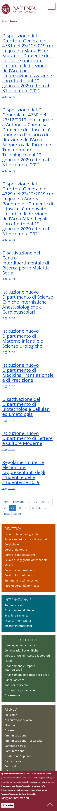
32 (33, 508)
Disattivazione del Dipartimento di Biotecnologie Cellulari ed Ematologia (26, 406)
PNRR (8, 661)
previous (18, 502)
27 (49, 502)
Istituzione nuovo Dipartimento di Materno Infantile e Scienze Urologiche (22, 338)
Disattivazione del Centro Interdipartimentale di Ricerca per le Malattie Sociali (26, 263)
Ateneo (11, 709)
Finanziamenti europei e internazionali (20, 667)
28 (5, 508)
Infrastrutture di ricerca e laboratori (27, 655)
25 (35, 502)
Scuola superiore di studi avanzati (26, 539)
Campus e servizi (15, 746)
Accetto (8, 805)
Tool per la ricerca (16, 685)
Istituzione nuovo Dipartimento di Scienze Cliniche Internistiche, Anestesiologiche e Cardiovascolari (27, 302)
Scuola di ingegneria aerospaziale (26, 560)
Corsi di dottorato (16, 549)
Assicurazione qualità (18, 720)
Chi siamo (11, 715)
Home (4, 21)
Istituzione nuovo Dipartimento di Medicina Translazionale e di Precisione (28, 372)
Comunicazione (14, 751)
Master (9, 565)
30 (19, 508)
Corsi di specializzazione (20, 555)
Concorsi (10, 766)
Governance (12, 695)
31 (26, 508)
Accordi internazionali (18, 620)
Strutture (10, 725)
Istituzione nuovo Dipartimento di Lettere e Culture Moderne (27, 438)
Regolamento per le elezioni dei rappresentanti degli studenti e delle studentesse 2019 (23, 472)
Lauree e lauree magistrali (21, 534)
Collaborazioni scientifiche (21, 650)
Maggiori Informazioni (15, 798)
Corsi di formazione (17, 575)
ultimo (17, 513)
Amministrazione (15, 735)
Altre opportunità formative (22, 585)
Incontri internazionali (19, 626)
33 (39, 508)
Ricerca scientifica (21, 639)
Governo (10, 730)
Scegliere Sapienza (16, 615)
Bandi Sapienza (14, 680)
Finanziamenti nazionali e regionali (27, 674)
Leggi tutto (8, 96)
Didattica (13, 528)
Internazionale (18, 599)
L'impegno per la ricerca (20, 645)
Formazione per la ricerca (21, 690)
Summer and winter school (22, 580)
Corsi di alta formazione (20, 570)
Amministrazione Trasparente (23, 740)
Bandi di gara (13, 761)
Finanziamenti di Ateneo (20, 610)
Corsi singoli (12, 544)
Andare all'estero (15, 605)
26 (42, 502)
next (7, 513)
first (6, 502)
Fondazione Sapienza (18, 756)
